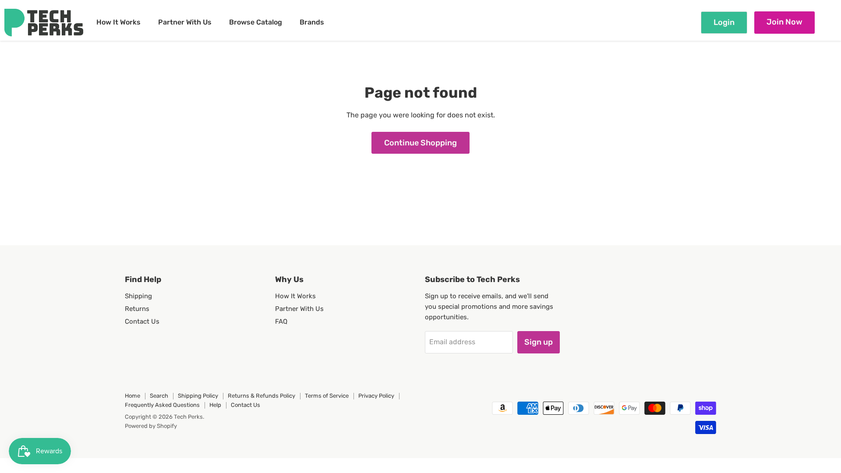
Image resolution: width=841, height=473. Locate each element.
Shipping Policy (198, 395)
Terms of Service (327, 395)
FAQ (281, 321)
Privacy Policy (376, 395)
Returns (137, 309)
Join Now (784, 22)
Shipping (138, 296)
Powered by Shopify (151, 426)
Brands (312, 22)
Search (159, 395)
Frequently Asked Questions (162, 405)
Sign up (538, 342)
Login (724, 22)
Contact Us (142, 321)
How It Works (118, 22)
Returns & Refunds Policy (261, 395)
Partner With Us (185, 22)
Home (132, 395)
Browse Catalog (255, 22)
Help (215, 405)
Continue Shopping (420, 143)
